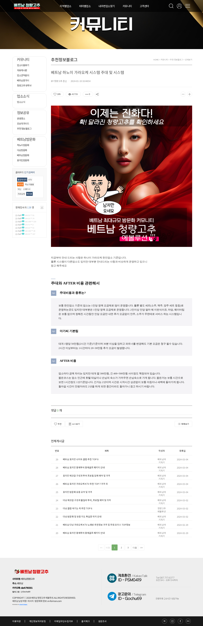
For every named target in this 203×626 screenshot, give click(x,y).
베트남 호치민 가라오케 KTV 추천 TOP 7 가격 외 (85, 483)
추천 (60, 423)
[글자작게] (183, 94)
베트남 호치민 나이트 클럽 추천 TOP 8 (80, 459)
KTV (30, 179)
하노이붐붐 (29, 184)
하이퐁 (29, 193)
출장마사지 (22, 179)
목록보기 (185, 423)
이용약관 (16, 621)
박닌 (19, 189)
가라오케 (21, 193)
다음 (135, 547)
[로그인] (179, 6)
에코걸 (20, 184)
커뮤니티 (127, 6)
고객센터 (144, 6)
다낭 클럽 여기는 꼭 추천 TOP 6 (77, 508)
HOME (156, 59)
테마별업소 (85, 6)
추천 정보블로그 (176, 59)
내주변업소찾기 (107, 6)
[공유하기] (97, 94)
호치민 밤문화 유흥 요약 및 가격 (77, 491)
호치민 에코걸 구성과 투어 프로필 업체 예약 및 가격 (86, 475)
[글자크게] (189, 94)
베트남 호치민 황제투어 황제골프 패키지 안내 (84, 467)
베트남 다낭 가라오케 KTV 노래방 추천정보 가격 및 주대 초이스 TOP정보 (96, 524)
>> (141, 547)
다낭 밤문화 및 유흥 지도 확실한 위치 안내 (82, 516)
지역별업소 (65, 6)
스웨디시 (26, 189)
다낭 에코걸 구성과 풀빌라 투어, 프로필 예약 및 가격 (87, 500)
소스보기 (76, 423)
